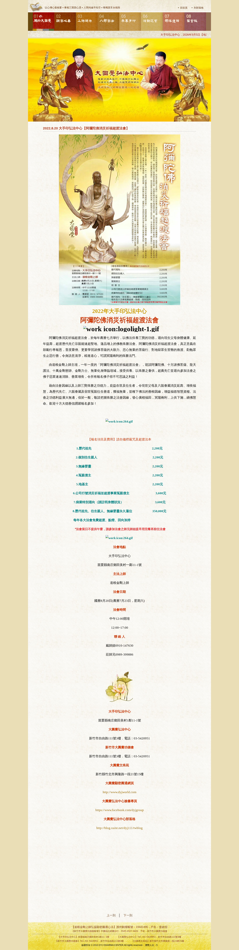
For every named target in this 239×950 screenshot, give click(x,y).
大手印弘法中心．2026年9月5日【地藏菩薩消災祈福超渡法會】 (186, 34)
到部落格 (199, 7)
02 (54, 12)
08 (184, 12)
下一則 (127, 915)
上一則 (113, 915)
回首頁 (183, 7)
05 (119, 12)
